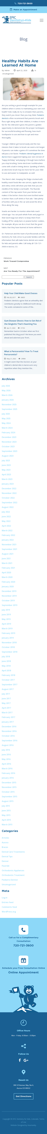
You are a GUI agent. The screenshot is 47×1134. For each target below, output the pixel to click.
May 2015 (6, 815)
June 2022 (6, 516)
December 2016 (9, 726)
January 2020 (8, 586)
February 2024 (8, 432)
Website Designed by (23, 1125)
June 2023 (6, 465)
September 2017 (9, 684)
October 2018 (8, 647)
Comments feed (9, 907)
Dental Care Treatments (13, 851)
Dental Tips (7, 856)
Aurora (5, 842)
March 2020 (7, 577)
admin (7, 70)
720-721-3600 (25, 4)
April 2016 (6, 764)
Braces (5, 847)
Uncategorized (8, 74)
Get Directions (23, 1096)
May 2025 (6, 418)
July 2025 (6, 414)
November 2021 (9, 544)
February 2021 (8, 568)
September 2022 (9, 502)
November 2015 (9, 787)
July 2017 (6, 694)
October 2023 (8, 446)
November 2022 (9, 493)
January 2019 (8, 638)
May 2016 (6, 759)
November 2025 (9, 404)
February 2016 (8, 773)
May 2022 (6, 521)
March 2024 (7, 428)
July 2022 (6, 512)
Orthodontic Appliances (13, 870)
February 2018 (8, 675)
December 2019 (9, 591)
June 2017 (6, 698)
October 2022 (8, 498)
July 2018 (6, 656)
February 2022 (8, 535)
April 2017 (6, 708)
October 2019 (8, 600)
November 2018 (9, 642)
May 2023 (6, 470)
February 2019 (8, 633)
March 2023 (7, 479)
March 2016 (7, 768)
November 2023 (9, 442)
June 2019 (6, 614)
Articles (5, 837)
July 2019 (6, 610)
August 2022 (7, 507)
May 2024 (6, 423)
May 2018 (6, 666)
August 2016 (7, 745)
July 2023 (6, 460)
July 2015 (6, 806)
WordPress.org (9, 911)
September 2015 (9, 796)
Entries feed (7, 902)
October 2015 (8, 792)
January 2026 (8, 400)
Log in (4, 897)
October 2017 (8, 680)
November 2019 (9, 596)
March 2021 (7, 563)
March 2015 (7, 824)
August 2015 (7, 801)
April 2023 (6, 474)
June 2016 (6, 754)
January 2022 (8, 540)
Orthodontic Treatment (13, 875)
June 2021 (6, 558)
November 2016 (9, 731)
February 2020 (8, 582)
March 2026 (7, 395)
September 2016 (9, 740)
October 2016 (8, 736)
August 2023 (7, 456)
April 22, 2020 (22, 70)
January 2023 (8, 484)
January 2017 (8, 722)
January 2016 (8, 778)
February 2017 (8, 717)
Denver (5, 861)
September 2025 (9, 409)
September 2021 (9, 549)
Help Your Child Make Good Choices (20, 293)
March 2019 (7, 628)
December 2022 (9, 488)
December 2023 (9, 437)
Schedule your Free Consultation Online (23, 970)
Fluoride (5, 866)
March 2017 (7, 712)
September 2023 (9, 451)
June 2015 (6, 810)
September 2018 (9, 652)
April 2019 (6, 624)
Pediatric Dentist (10, 880)
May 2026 (6, 390)
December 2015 (9, 782)
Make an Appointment (25, 10)
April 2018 (6, 670)
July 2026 (6, 386)
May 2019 (6, 619)
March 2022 (7, 530)
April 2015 (6, 820)
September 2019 (9, 605)
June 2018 (6, 661)
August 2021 (7, 554)
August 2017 (7, 689)
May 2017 (6, 703)
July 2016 (6, 750)
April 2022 (6, 526)
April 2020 (6, 572)
